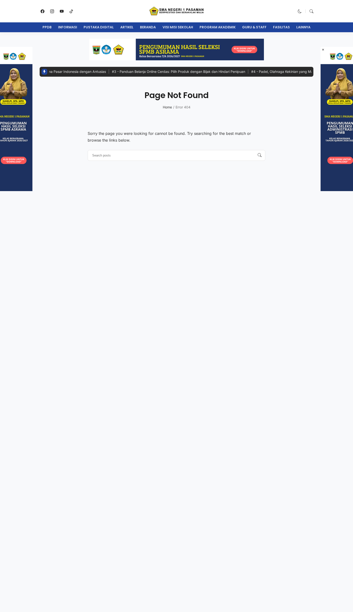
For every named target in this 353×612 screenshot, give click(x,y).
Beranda (148, 27)
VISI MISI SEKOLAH (178, 27)
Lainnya (303, 27)
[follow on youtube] (62, 11)
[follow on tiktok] (71, 11)
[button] (300, 11)
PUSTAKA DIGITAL (99, 27)
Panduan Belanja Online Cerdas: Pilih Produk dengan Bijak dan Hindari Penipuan (168, 71)
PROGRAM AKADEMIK (218, 27)
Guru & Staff (254, 27)
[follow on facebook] (42, 11)
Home (167, 107)
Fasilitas (281, 27)
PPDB (47, 27)
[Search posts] (259, 155)
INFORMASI (67, 27)
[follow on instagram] (52, 11)
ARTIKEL (127, 27)
